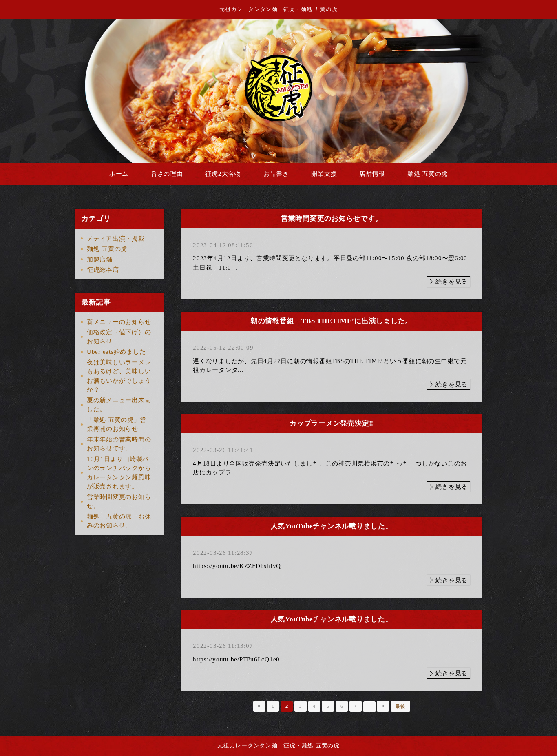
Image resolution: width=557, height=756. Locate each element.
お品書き (276, 174)
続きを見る (451, 281)
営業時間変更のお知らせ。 (119, 502)
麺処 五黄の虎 (427, 174)
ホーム (118, 174)
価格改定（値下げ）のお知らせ (119, 337)
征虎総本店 (103, 269)
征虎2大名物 (223, 174)
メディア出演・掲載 (116, 238)
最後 (400, 706)
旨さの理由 (167, 174)
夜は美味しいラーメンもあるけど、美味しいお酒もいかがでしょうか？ (119, 376)
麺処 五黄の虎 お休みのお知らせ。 (119, 521)
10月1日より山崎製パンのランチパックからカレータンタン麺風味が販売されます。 (119, 473)
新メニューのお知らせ (119, 322)
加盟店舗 (100, 259)
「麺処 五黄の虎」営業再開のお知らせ (117, 424)
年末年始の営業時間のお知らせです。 (119, 444)
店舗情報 (372, 174)
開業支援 (324, 174)
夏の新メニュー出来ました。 (119, 405)
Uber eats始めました (116, 351)
